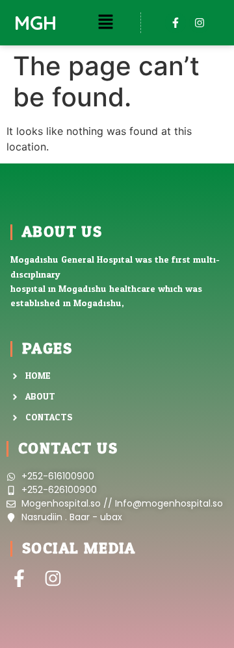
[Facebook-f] (175, 22)
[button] (105, 22)
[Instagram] (199, 22)
